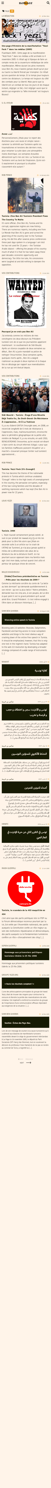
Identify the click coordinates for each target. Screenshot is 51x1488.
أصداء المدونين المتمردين (35, 788)
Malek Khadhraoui (10, 572)
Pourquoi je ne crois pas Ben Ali (18, 332)
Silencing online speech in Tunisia (20, 620)
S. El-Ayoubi (7, 103)
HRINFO (5, 824)
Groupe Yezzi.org (10, 975)
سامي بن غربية (8, 702)
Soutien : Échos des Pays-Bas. (18, 1023)
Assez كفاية (7, 134)
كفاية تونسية (41, 670)
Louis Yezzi (7, 501)
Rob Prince (7, 175)
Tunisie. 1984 (8, 531)
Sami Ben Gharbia (10, 611)
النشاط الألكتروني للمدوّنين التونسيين (29, 754)
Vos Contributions (10, 273)
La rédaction (8, 16)
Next (22, 1063)
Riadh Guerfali (9, 868)
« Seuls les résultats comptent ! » (19, 984)
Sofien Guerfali (9, 946)
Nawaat (5, 662)
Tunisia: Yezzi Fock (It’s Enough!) (18, 469)
